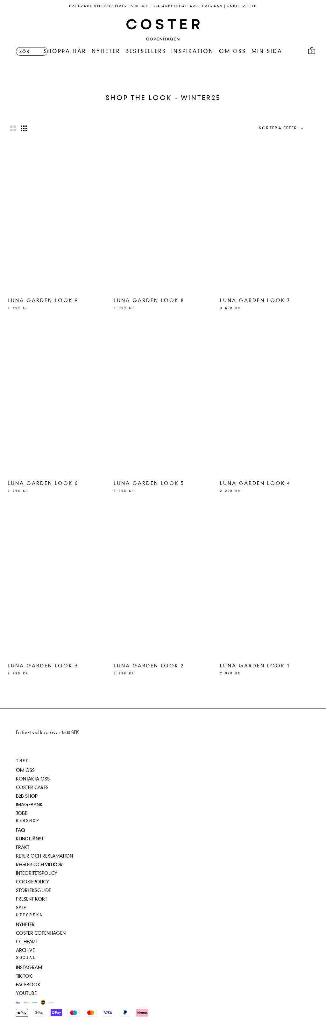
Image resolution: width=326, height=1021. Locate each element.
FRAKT (22, 847)
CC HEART (26, 942)
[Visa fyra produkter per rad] (24, 128)
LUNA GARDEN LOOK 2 (149, 666)
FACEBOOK (28, 985)
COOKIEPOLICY (32, 882)
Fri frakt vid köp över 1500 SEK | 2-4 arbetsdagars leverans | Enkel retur (163, 6)
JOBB (22, 813)
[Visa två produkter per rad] (13, 128)
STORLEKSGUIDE (33, 890)
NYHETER (106, 51)
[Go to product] (57, 218)
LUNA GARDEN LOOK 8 (149, 300)
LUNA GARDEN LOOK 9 (43, 300)
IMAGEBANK (29, 805)
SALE (21, 908)
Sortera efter (279, 128)
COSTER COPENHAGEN (41, 933)
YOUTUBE (26, 993)
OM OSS (232, 51)
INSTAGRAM (29, 968)
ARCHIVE (25, 950)
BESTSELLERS (145, 51)
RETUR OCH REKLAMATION (44, 856)
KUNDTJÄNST (30, 839)
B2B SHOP (27, 796)
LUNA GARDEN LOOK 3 (43, 666)
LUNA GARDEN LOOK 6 (43, 483)
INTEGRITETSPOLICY (36, 873)
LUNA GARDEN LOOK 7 (255, 300)
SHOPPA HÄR (65, 51)
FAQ (20, 830)
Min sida (267, 51)
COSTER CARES (32, 788)
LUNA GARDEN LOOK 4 (255, 483)
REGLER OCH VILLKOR (39, 865)
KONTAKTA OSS (33, 779)
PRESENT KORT (31, 899)
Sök (24, 52)
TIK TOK (24, 976)
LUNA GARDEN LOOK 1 (255, 666)
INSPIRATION (192, 51)
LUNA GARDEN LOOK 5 (149, 483)
